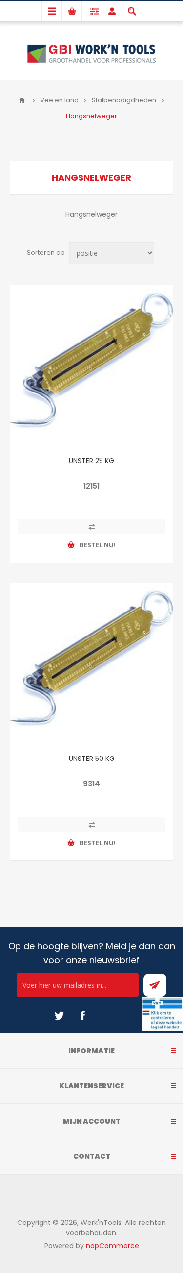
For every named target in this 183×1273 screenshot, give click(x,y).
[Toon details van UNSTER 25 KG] (91, 366)
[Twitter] (59, 1016)
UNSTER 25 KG (91, 460)
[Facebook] (82, 1016)
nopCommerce (112, 1245)
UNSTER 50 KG (92, 758)
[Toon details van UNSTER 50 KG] (91, 664)
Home (22, 100)
